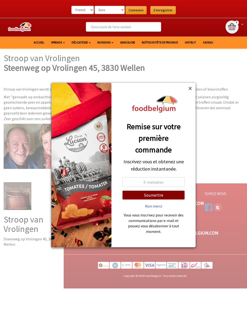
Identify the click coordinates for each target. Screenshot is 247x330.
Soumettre (153, 195)
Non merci (153, 206)
